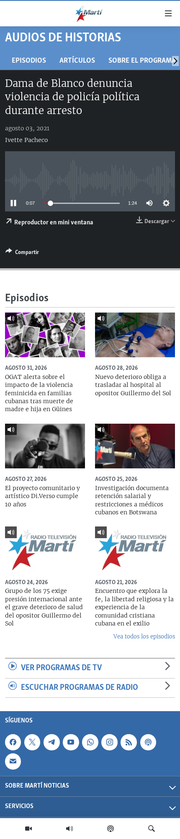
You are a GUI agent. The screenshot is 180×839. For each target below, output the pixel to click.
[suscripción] (13, 762)
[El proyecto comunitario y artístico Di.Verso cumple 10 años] (45, 446)
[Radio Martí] (69, 828)
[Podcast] (110, 828)
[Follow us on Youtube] (71, 742)
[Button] (22, 254)
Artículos (77, 61)
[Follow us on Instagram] (109, 742)
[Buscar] (151, 828)
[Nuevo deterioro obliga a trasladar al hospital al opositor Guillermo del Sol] (135, 335)
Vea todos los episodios (144, 636)
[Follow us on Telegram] (51, 742)
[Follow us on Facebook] (13, 742)
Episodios (29, 61)
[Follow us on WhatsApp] (90, 742)
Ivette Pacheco (26, 140)
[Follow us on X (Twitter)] (32, 742)
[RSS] (128, 742)
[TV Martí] (28, 828)
